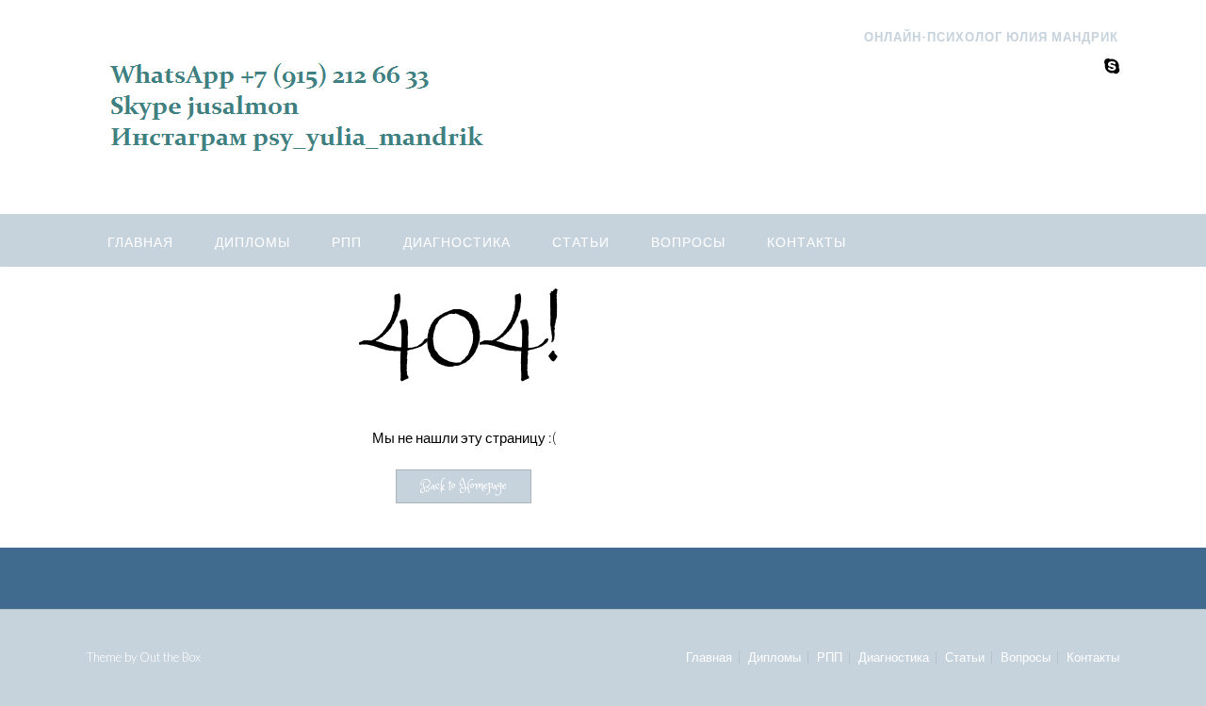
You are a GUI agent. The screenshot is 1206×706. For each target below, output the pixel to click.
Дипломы (252, 242)
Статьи (581, 242)
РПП (347, 242)
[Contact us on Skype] (1111, 65)
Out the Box (170, 657)
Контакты (806, 242)
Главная (140, 242)
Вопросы (688, 242)
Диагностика (457, 242)
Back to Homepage (463, 486)
